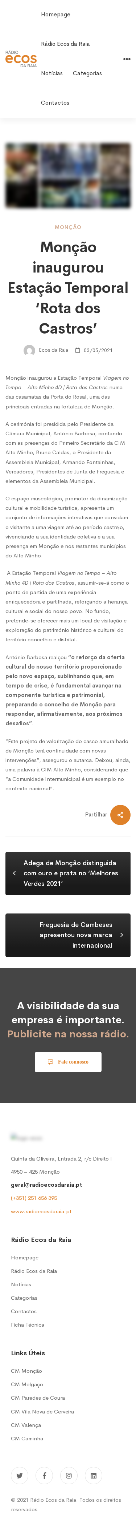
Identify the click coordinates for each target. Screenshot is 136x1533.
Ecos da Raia (52, 350)
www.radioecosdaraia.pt (41, 1211)
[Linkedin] (93, 1475)
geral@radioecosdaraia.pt (46, 1184)
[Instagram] (69, 1475)
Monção (68, 227)
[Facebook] (44, 1475)
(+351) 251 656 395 (34, 1197)
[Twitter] (19, 1475)
